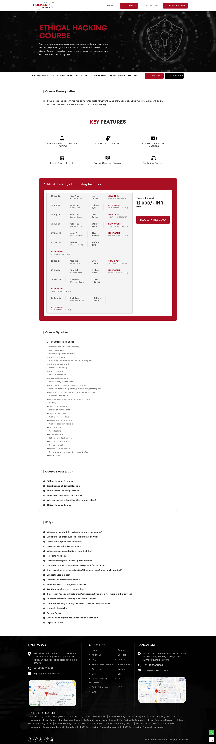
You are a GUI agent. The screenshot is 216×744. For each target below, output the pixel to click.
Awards (121, 669)
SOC (120, 687)
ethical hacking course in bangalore (127, 717)
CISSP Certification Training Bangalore (99, 727)
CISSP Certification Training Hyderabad (142, 727)
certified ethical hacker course (100, 720)
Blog (94, 660)
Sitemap (96, 669)
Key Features (57, 76)
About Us (96, 655)
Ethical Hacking (100, 687)
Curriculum (99, 76)
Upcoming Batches (78, 76)
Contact (122, 660)
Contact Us (151, 6)
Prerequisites (40, 76)
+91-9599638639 (177, 6)
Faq (136, 76)
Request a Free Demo (153, 220)
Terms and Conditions (103, 664)
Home (109, 6)
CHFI (120, 679)
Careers (122, 655)
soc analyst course (92, 724)
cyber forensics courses (161, 720)
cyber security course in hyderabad (87, 717)
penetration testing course (119, 724)
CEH (94, 674)
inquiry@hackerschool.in (46, 674)
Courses (128, 6)
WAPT (95, 692)
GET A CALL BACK (154, 76)
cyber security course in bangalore (46, 717)
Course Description (119, 76)
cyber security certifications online (61, 720)
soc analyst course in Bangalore (59, 727)
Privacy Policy (125, 664)
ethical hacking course (67, 724)
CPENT (121, 674)
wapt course (143, 724)
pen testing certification (132, 720)
